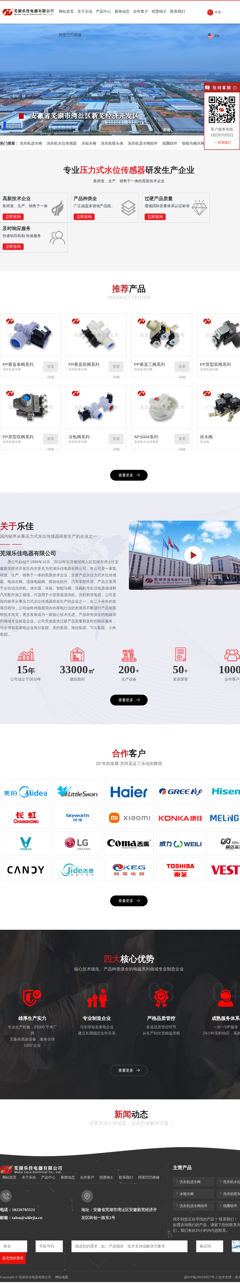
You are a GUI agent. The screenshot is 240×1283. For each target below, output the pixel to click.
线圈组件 (169, 143)
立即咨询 (13, 217)
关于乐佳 (84, 11)
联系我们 (177, 11)
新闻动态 (122, 11)
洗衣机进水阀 (31, 143)
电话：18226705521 (17, 1210)
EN (216, 36)
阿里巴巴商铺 (70, 35)
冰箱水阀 (88, 143)
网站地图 (61, 1277)
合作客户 (140, 11)
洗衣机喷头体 (112, 143)
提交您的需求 (12, 1258)
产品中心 (103, 11)
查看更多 (125, 475)
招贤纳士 (159, 11)
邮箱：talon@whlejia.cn (21, 1218)
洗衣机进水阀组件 (143, 143)
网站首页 (66, 11)
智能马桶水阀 (193, 143)
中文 (217, 12)
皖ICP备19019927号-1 (201, 1277)
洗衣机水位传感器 (62, 143)
